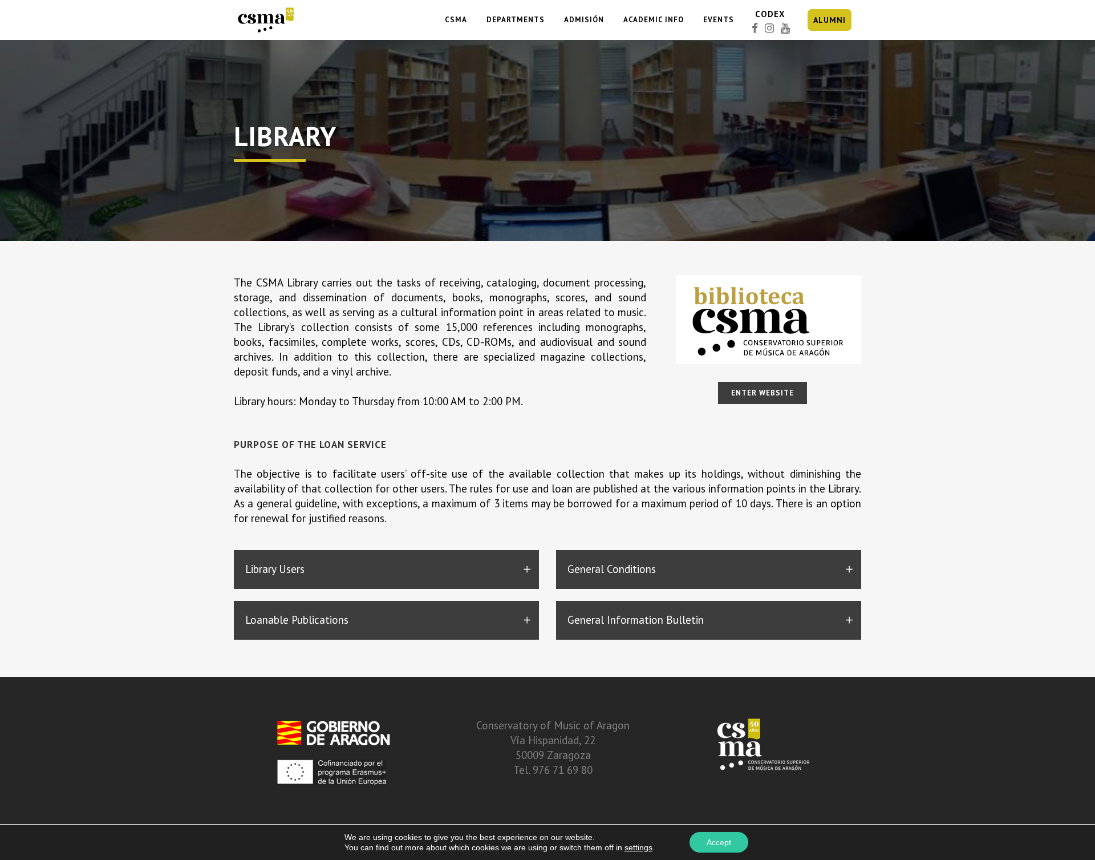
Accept (719, 842)
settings (638, 847)
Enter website (762, 393)
